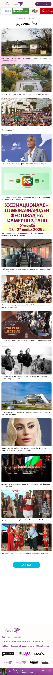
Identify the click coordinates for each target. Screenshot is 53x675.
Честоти (5, 637)
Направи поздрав (43, 4)
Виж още (26, 565)
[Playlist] (50, 671)
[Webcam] (43, 671)
